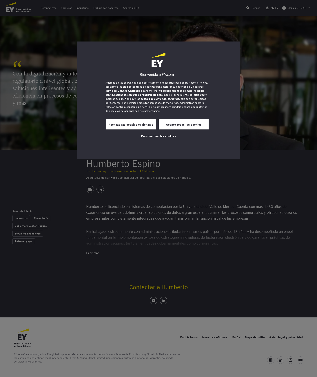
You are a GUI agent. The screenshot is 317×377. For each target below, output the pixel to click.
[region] (158, 100)
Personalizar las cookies (158, 136)
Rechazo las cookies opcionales (130, 124)
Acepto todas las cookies (184, 124)
